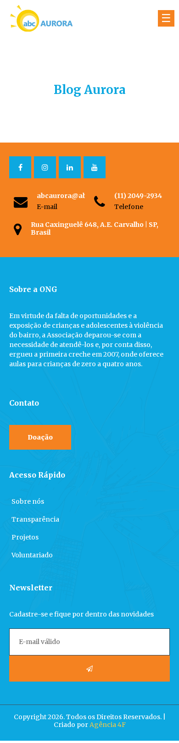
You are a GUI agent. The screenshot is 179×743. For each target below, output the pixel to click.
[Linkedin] (70, 167)
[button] (40, 437)
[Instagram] (45, 167)
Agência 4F (108, 725)
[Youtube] (95, 167)
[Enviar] (89, 668)
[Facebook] (20, 167)
